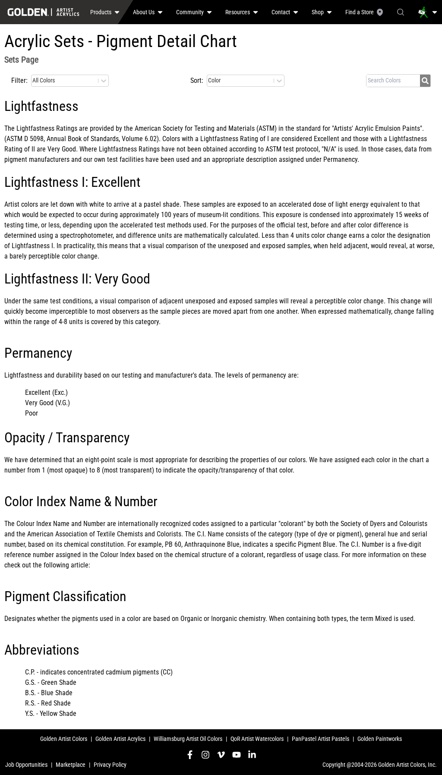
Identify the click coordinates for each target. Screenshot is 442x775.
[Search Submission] (425, 81)
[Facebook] (190, 754)
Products (100, 12)
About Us (144, 12)
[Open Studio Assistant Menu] (428, 12)
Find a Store (359, 12)
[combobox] (33, 80)
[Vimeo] (221, 754)
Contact (281, 12)
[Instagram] (205, 754)
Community (190, 12)
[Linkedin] (252, 754)
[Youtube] (236, 754)
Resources (237, 12)
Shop (318, 12)
